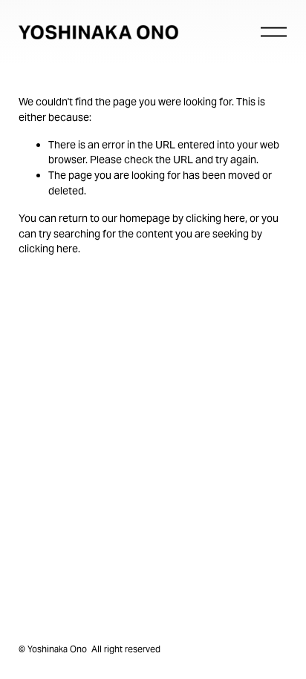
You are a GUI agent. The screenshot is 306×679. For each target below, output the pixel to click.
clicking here (215, 218)
